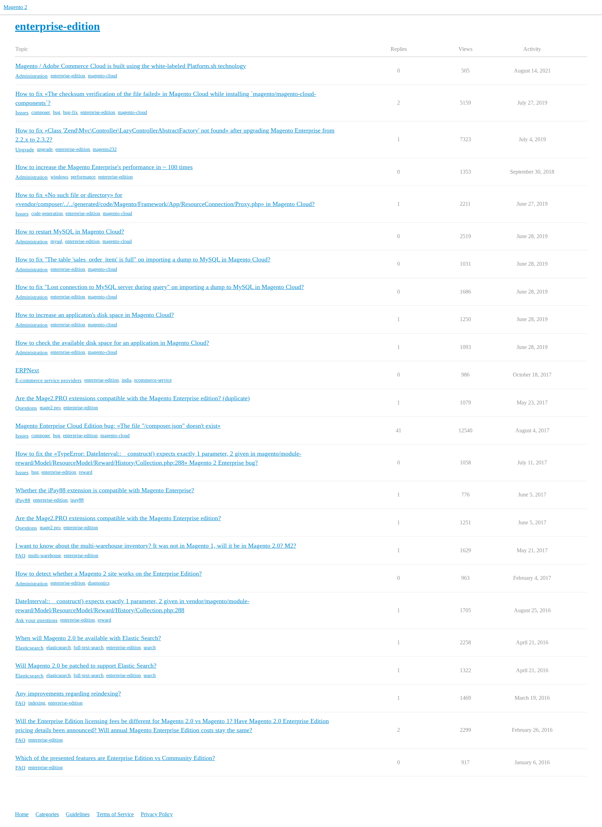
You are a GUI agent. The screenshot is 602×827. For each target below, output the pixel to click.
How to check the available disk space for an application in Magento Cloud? (112, 342)
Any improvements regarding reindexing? (68, 693)
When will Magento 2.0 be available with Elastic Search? (88, 638)
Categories (47, 814)
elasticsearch (58, 647)
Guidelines (78, 814)
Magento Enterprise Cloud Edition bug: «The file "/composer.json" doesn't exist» (118, 425)
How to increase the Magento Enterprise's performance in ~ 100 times (104, 167)
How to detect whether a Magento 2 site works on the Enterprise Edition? (108, 573)
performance (83, 177)
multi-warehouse (44, 555)
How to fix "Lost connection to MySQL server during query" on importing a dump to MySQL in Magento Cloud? (159, 286)
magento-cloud (102, 75)
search (150, 647)
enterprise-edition (68, 75)
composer (40, 112)
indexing (36, 703)
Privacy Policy (157, 814)
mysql (56, 241)
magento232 (105, 149)
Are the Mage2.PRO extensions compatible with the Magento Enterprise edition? (118, 518)
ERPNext (27, 370)
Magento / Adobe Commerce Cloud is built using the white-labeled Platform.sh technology (130, 65)
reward (85, 472)
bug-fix (70, 112)
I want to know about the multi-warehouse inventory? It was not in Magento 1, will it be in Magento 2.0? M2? (155, 545)
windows (59, 177)
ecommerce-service (153, 380)
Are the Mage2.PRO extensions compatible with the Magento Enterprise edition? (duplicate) (132, 398)
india (126, 380)
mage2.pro (50, 407)
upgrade (45, 149)
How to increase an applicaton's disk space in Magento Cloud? (94, 314)
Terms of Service (115, 814)
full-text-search (88, 647)
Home (22, 814)
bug (56, 112)
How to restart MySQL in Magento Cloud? (69, 231)
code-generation (47, 213)
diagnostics (98, 583)
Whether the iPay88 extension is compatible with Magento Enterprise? (104, 490)
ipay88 (77, 500)
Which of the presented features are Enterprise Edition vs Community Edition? (115, 757)
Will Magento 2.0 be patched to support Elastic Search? (85, 665)
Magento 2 (15, 7)
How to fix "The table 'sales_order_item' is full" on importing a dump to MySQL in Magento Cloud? (142, 259)
